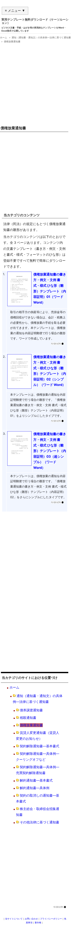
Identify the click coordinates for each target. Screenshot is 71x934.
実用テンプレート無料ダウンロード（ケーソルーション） (34, 21)
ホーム (14, 687)
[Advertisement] (35, 83)
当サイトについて (14, 918)
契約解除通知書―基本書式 (39, 746)
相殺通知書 (28, 718)
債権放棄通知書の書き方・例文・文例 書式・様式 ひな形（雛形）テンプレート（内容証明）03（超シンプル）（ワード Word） (49, 451)
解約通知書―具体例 (34, 788)
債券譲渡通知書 (31, 710)
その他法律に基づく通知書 (39, 822)
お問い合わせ (31, 918)
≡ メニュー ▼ (15, 10)
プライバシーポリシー (51, 918)
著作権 (38, 922)
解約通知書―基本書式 (36, 780)
